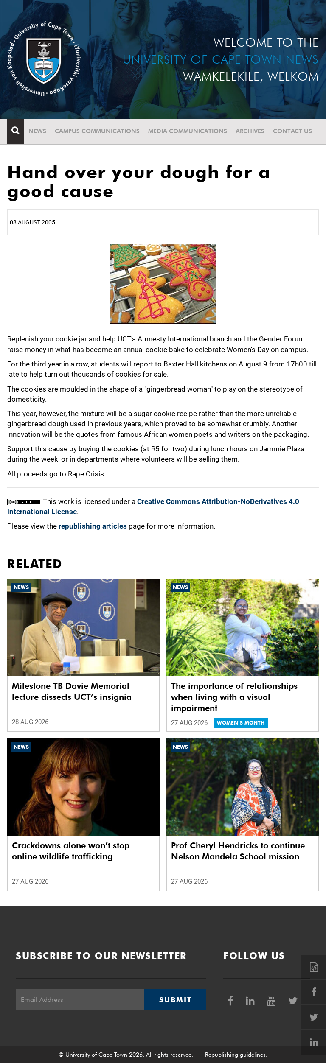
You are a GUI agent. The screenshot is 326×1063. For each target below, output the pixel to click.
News (37, 131)
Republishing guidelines (235, 1054)
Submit (175, 1000)
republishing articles (93, 526)
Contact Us (292, 131)
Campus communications (97, 131)
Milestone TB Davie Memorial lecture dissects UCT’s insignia (72, 691)
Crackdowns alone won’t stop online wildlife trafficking (70, 851)
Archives (250, 131)
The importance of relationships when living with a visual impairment (234, 697)
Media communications (187, 131)
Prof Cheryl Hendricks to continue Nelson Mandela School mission (238, 851)
